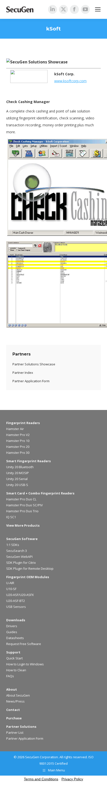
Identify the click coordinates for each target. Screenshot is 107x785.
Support (13, 652)
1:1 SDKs (12, 544)
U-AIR (10, 583)
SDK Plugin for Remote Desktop (30, 568)
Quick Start (14, 658)
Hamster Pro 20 (17, 446)
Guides (11, 632)
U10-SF (11, 589)
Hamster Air (15, 429)
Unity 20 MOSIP (17, 473)
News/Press (15, 701)
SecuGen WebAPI (19, 556)
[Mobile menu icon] (98, 9)
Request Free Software (23, 644)
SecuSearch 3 (16, 550)
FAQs (10, 676)
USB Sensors (16, 606)
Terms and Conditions (41, 779)
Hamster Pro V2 (18, 435)
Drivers (11, 626)
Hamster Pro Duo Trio (22, 511)
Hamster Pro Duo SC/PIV (24, 505)
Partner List (14, 732)
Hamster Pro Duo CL (21, 499)
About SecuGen (18, 695)
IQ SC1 (11, 517)
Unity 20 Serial (17, 479)
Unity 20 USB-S (17, 485)
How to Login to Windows (25, 664)
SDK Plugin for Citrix (21, 562)
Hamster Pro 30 (17, 452)
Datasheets (15, 638)
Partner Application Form (24, 738)
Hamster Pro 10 (17, 440)
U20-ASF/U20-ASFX (20, 595)
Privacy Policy (72, 779)
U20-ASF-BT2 (15, 600)
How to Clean (16, 670)
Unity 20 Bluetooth (20, 467)
